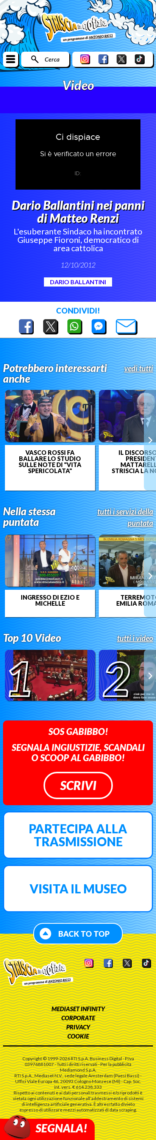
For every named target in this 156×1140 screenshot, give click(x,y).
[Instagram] (85, 59)
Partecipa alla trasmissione (78, 835)
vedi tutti (138, 368)
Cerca (52, 59)
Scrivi (78, 785)
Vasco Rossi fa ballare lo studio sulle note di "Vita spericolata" (50, 462)
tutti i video (135, 638)
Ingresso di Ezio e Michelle (50, 600)
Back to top (84, 933)
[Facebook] (103, 59)
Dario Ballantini (78, 281)
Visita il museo (78, 888)
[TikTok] (140, 59)
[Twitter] (121, 59)
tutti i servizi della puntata (125, 517)
